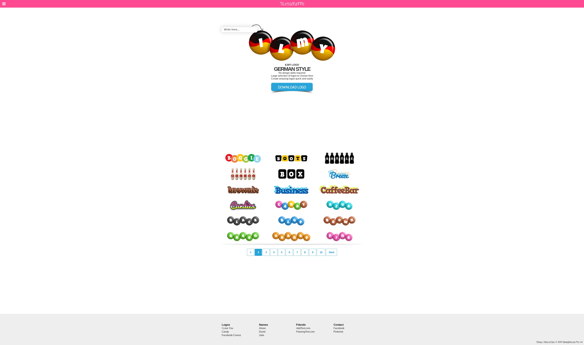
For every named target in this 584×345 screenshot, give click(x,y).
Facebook (339, 328)
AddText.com (303, 328)
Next (331, 252)
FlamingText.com (305, 331)
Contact (338, 324)
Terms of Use (549, 342)
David (262, 331)
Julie (261, 335)
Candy (225, 331)
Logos (226, 324)
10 (321, 252)
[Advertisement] (292, 15)
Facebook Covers (231, 335)
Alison (262, 328)
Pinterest (338, 331)
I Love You (227, 328)
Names (263, 324)
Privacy (539, 342)
